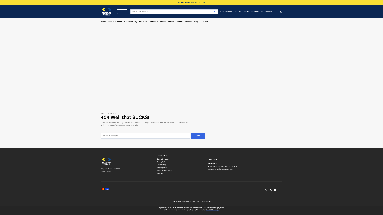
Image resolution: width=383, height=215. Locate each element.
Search (198, 136)
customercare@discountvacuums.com (221, 169)
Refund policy (176, 201)
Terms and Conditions (164, 170)
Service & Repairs (163, 159)
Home (102, 113)
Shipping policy (206, 201)
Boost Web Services (212, 210)
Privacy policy (196, 201)
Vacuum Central (112, 169)
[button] (275, 11)
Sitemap (160, 173)
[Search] (215, 11)
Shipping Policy (162, 168)
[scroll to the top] (380, 212)
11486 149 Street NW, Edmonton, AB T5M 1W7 (223, 166)
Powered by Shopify (106, 171)
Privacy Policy (161, 162)
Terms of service (186, 201)
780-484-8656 (212, 163)
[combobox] (174, 11)
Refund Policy (161, 165)
